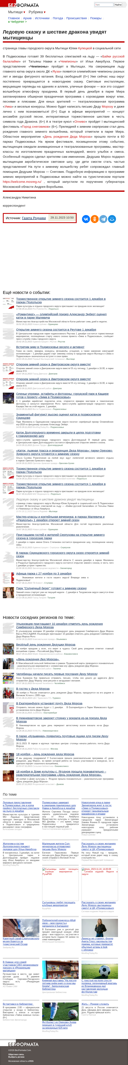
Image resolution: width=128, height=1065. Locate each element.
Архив (27, 18)
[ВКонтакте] (86, 219)
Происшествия (76, 18)
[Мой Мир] (112, 219)
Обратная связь (16, 1054)
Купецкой (85, 48)
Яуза (56, 71)
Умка (8, 106)
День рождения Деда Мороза (67, 136)
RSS (31, 1061)
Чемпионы (68, 61)
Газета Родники (34, 218)
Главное (14, 18)
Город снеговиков (35, 126)
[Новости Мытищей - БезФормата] (20, 4)
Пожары (96, 18)
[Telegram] (103, 219)
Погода (58, 18)
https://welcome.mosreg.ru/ (22, 181)
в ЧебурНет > (17, 21)
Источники (42, 18)
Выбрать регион (16, 1057)
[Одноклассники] (95, 219)
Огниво (79, 121)
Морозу (107, 106)
